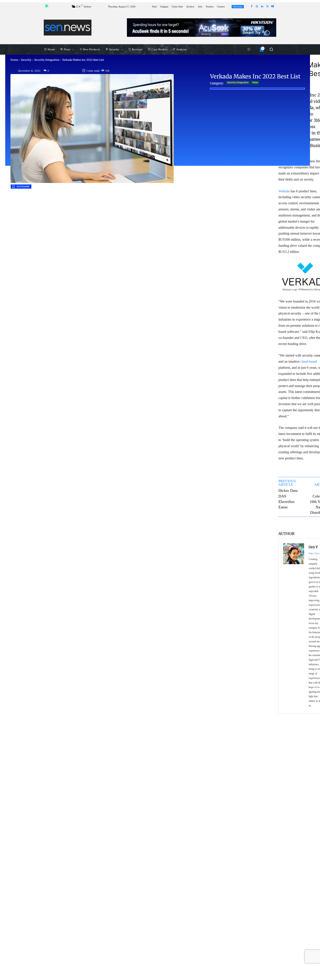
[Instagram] (256, 6)
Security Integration (46, 59)
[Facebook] (251, 6)
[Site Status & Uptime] (248, 49)
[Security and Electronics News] (67, 27)
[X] (267, 6)
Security (26, 59)
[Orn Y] (293, 626)
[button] (271, 49)
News (255, 82)
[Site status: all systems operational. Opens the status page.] (46, 6)
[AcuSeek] (201, 27)
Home (14, 59)
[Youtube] (272, 6)
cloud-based (308, 361)
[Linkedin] (262, 6)
